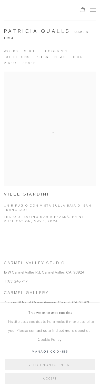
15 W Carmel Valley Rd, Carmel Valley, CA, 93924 (44, 272)
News (60, 57)
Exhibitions (16, 57)
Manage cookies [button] (50, 351)
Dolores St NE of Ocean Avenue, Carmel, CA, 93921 (46, 302)
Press (42, 57)
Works (11, 51)
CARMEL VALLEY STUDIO (34, 263)
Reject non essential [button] (50, 365)
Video (10, 63)
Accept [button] (50, 378)
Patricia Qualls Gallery (36, 10)
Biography (56, 51)
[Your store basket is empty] (83, 10)
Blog (77, 57)
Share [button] (29, 63)
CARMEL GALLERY (26, 292)
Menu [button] (92, 10)
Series (31, 51)
